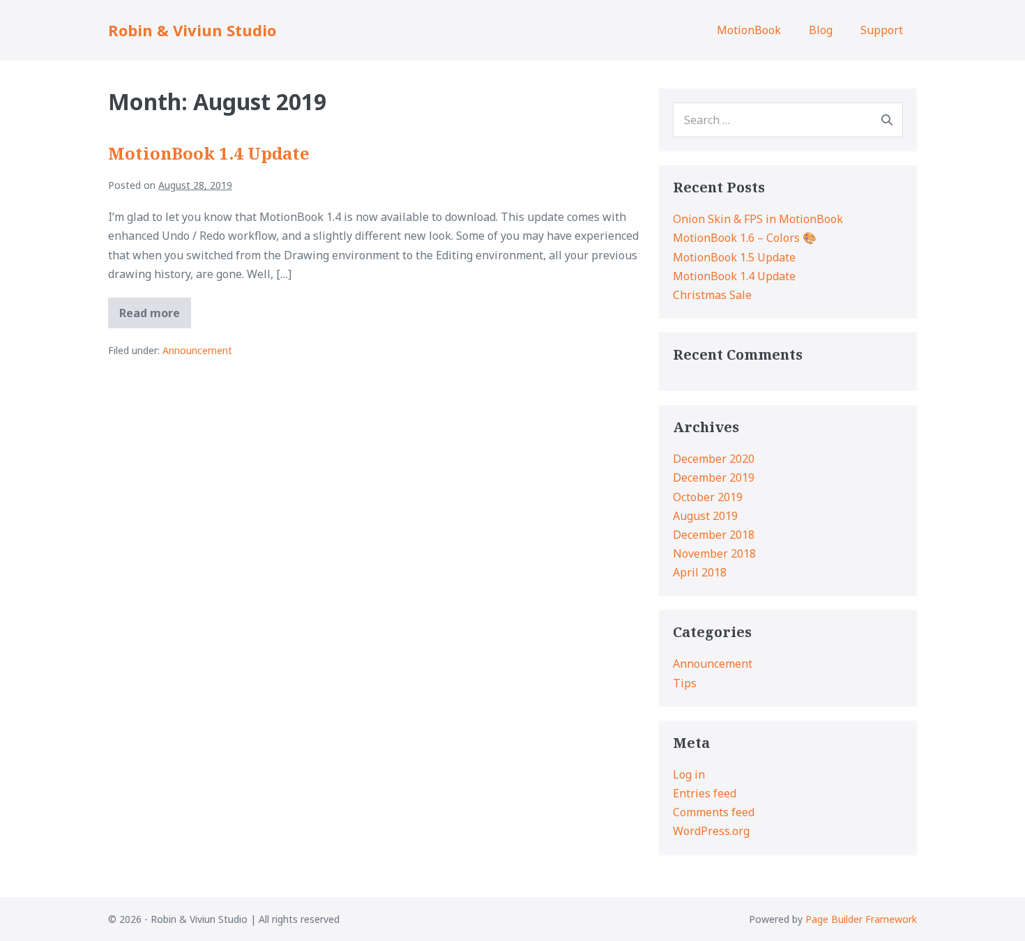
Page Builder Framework (861, 919)
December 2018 (713, 534)
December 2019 (713, 477)
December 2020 (713, 458)
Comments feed (713, 812)
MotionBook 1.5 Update (734, 257)
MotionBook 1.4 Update (209, 153)
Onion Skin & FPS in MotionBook (758, 219)
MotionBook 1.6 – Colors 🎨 (745, 237)
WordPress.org (711, 831)
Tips (685, 683)
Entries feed (704, 793)
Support (881, 30)
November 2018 (714, 553)
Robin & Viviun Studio (192, 30)
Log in (689, 774)
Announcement (197, 350)
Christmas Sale (712, 295)
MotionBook (749, 30)
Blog (821, 30)
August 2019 (705, 515)
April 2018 (700, 572)
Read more (155, 316)
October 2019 (708, 497)
